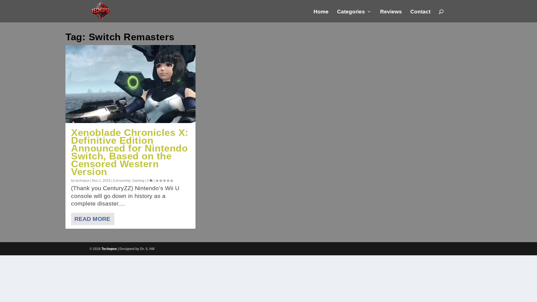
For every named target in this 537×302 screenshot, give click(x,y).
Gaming (138, 181)
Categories (351, 12)
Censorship (122, 181)
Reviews (391, 12)
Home (321, 12)
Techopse (109, 249)
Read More (92, 219)
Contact (420, 12)
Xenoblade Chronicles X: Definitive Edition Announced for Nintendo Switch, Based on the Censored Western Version (130, 152)
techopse (83, 181)
